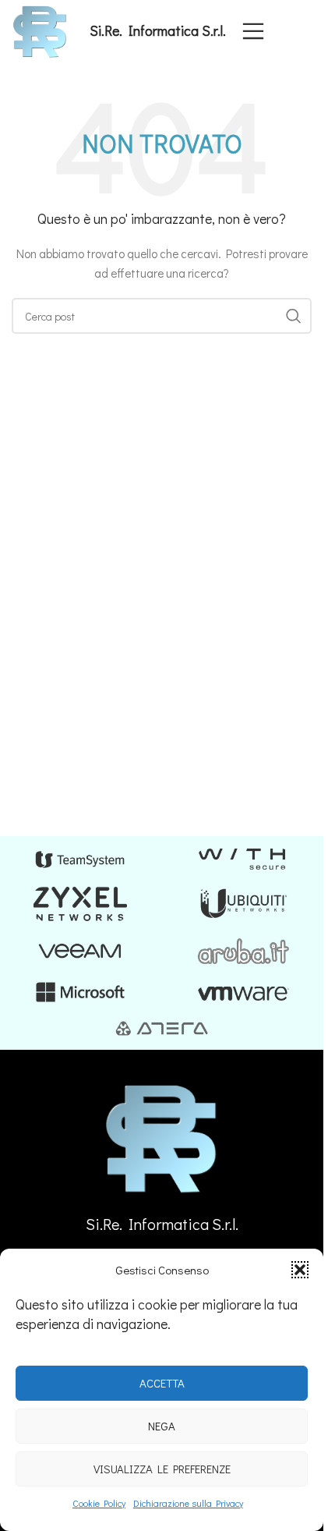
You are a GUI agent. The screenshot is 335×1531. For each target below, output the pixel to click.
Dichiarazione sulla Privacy (188, 1503)
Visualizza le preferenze (162, 1468)
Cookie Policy (98, 1503)
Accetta (162, 1383)
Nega (161, 1426)
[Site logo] (40, 29)
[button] (300, 1270)
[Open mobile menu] (253, 31)
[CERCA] (294, 316)
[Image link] (162, 1136)
